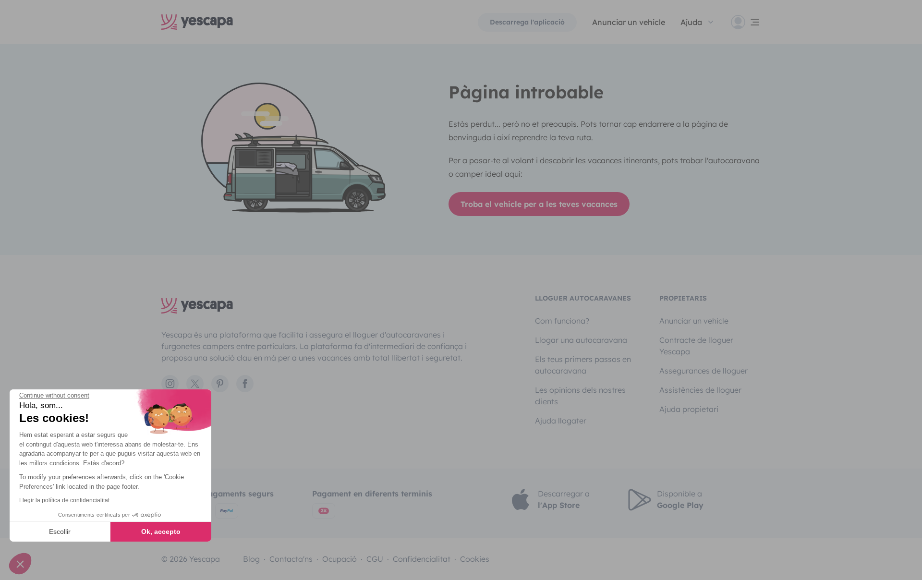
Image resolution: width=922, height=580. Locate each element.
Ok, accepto (161, 531)
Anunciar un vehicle (628, 22)
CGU (374, 559)
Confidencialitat (421, 559)
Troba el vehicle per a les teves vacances (539, 204)
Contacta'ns (291, 559)
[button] (20, 563)
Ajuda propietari (688, 409)
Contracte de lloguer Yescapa (696, 345)
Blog (251, 559)
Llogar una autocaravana (581, 340)
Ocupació (339, 559)
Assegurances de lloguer (703, 370)
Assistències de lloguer (700, 390)
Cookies (474, 559)
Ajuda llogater (560, 420)
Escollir (60, 531)
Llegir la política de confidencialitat (64, 500)
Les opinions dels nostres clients (580, 395)
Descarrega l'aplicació (527, 22)
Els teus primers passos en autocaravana (583, 364)
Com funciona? (562, 321)
